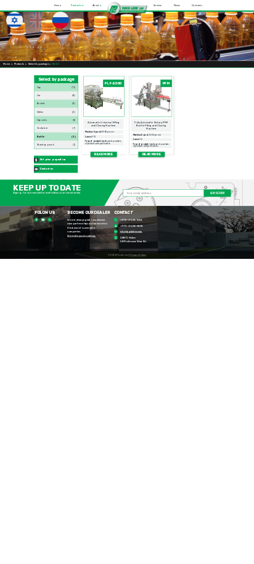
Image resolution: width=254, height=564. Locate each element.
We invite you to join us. (81, 235)
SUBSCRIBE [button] (217, 193)
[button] (127, 8)
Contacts (197, 5)
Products (77, 5)
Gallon (40, 110)
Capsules (42, 118)
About (96, 5)
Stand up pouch (45, 143)
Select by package (38, 64)
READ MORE (103, 154)
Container (42, 125)
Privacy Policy (137, 254)
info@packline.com (131, 231)
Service (158, 5)
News (177, 5)
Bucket (41, 102)
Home (57, 5)
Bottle (41, 135)
